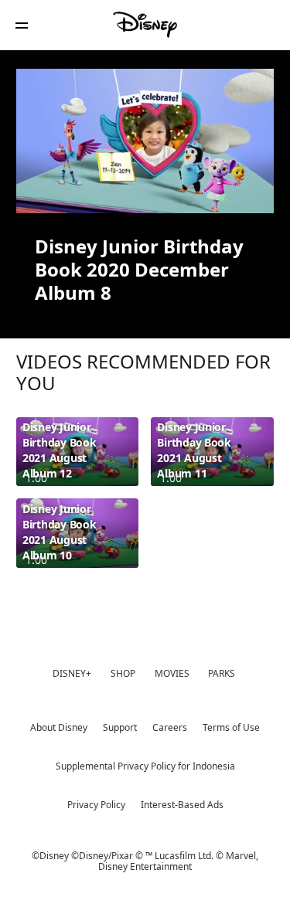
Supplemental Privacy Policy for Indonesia (145, 766)
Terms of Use (231, 727)
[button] (21, 25)
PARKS (221, 673)
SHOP (123, 673)
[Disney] (145, 25)
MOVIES (172, 673)
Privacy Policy (96, 804)
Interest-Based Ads (182, 804)
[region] (145, 141)
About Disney (58, 727)
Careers (169, 727)
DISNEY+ (72, 673)
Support (120, 727)
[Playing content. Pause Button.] (37, 192)
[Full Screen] (248, 192)
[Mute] (75, 192)
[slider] (145, 170)
